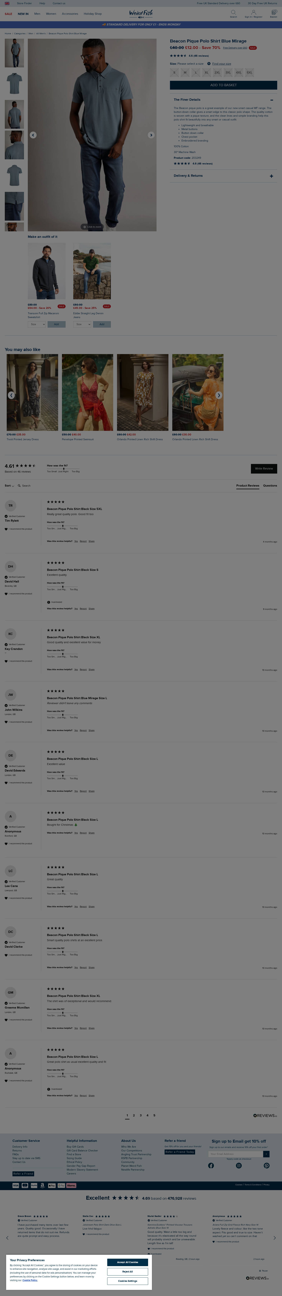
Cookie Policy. (30, 1280)
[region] (79, 1272)
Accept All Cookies (127, 1262)
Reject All (127, 1271)
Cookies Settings (127, 1281)
